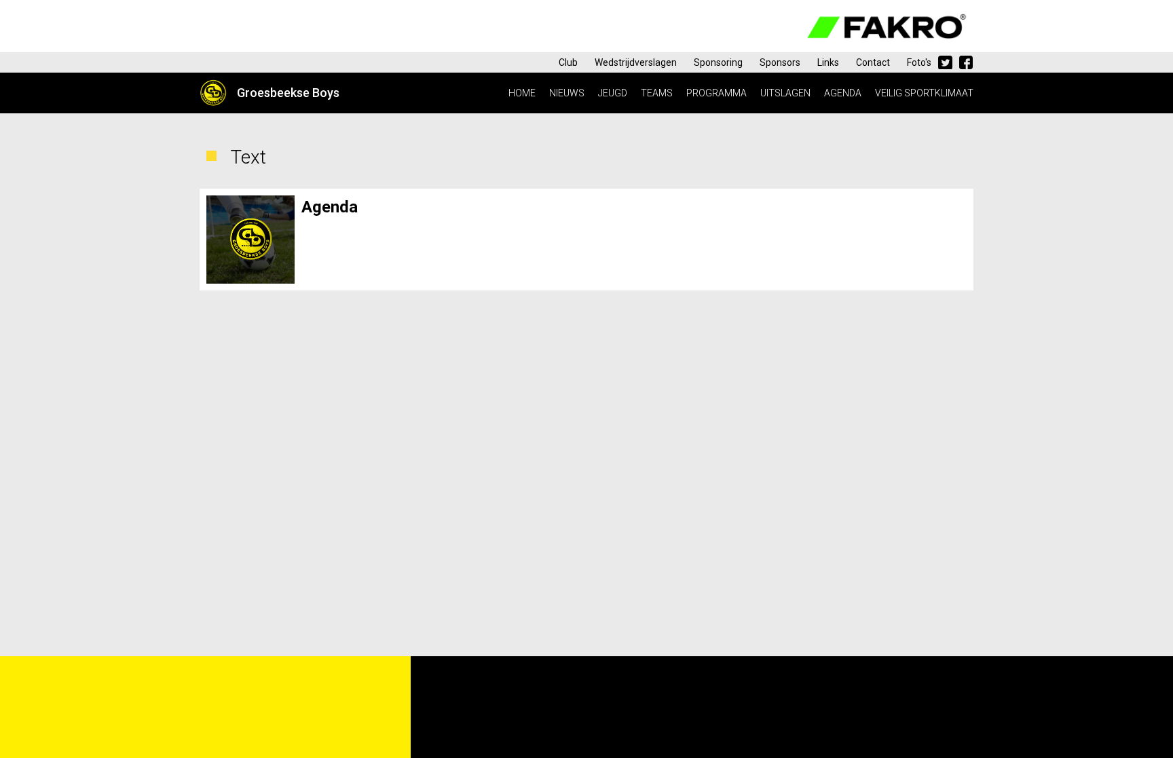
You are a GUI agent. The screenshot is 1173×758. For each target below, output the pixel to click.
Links (828, 62)
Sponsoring (718, 62)
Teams (657, 93)
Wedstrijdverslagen (636, 62)
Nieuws (566, 93)
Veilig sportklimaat (924, 93)
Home (522, 93)
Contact (873, 62)
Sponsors (780, 62)
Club (568, 62)
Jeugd (612, 93)
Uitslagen (785, 93)
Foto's (919, 62)
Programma (716, 93)
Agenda (842, 93)
